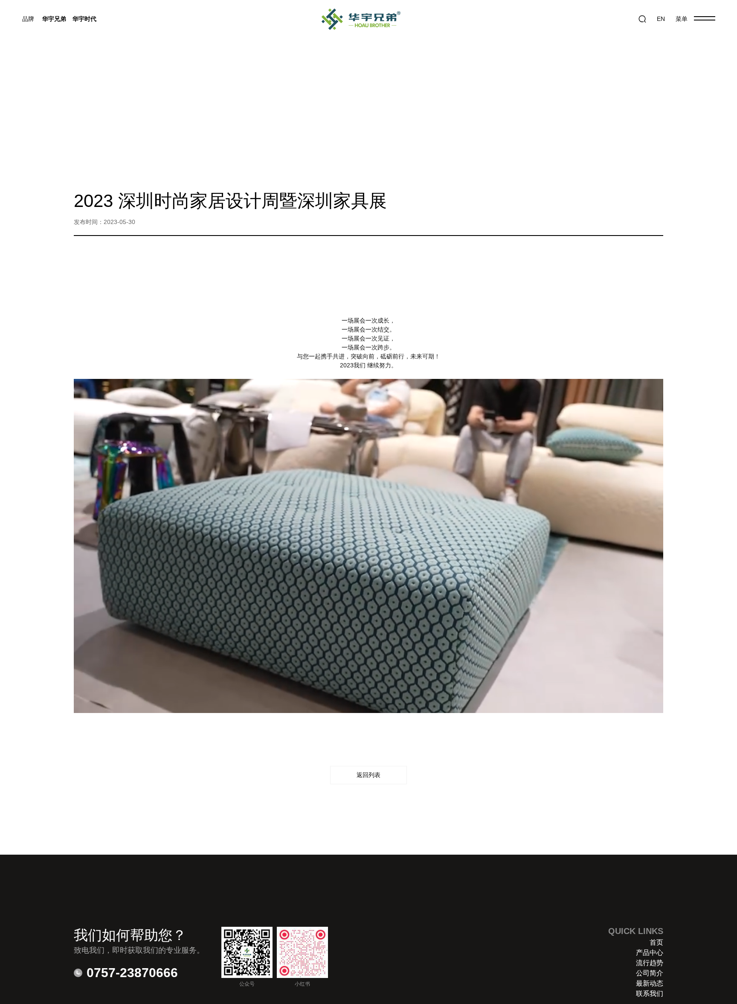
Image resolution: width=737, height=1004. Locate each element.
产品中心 (649, 952)
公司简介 (649, 973)
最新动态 (649, 983)
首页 (656, 942)
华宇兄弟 (54, 18)
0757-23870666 (132, 973)
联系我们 (649, 993)
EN (661, 18)
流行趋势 (649, 962)
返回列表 (368, 774)
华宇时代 (84, 18)
